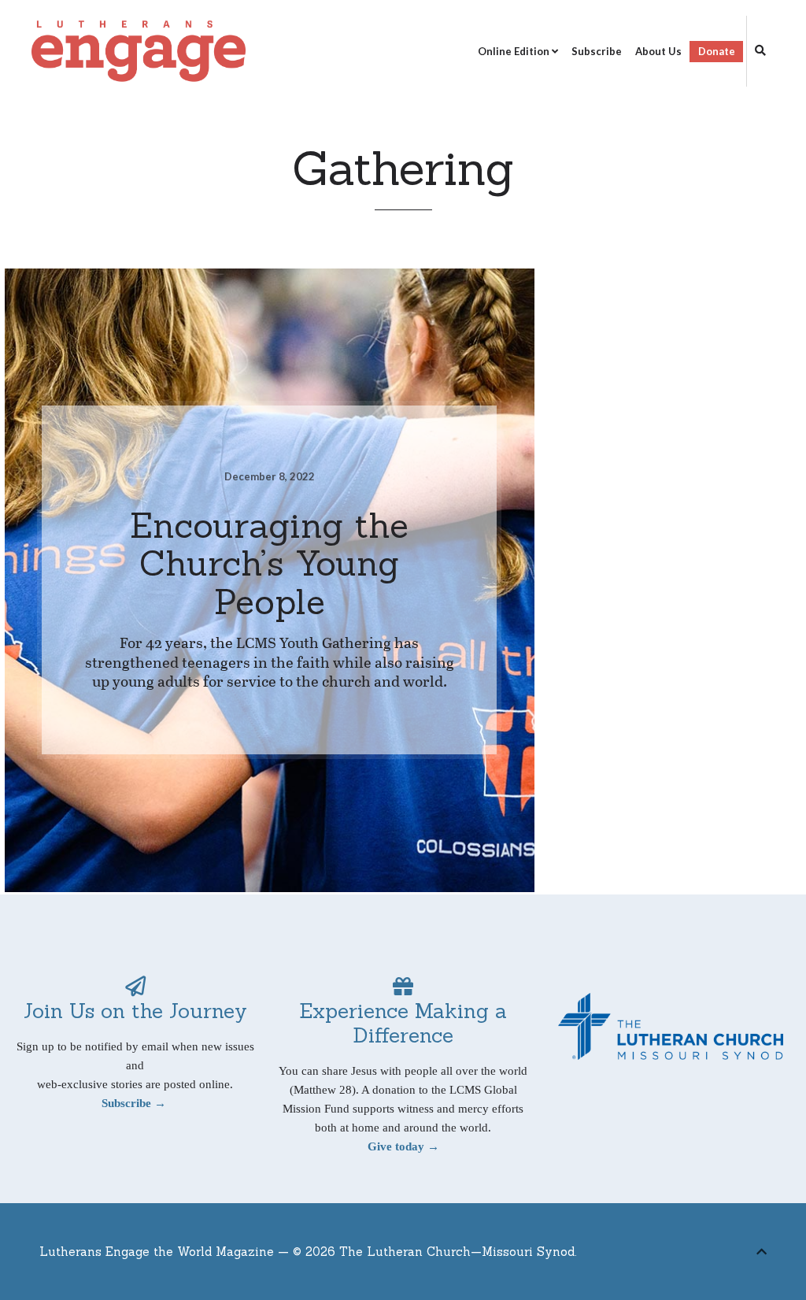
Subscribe (596, 51)
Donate (716, 51)
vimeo (725, 1255)
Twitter (676, 1255)
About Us (658, 51)
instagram (750, 1255)
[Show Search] (756, 52)
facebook (699, 1255)
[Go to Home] (138, 51)
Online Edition (513, 51)
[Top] (761, 1249)
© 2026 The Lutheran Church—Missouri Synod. (435, 1251)
